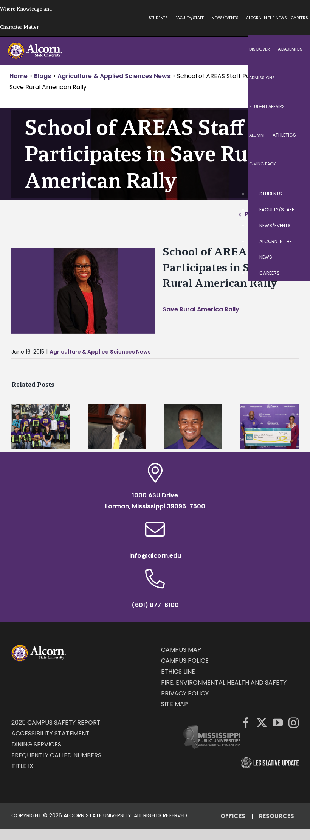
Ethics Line (178, 671)
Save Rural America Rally (201, 309)
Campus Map (181, 649)
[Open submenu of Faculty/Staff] (296, 210)
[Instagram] (293, 722)
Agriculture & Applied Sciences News (100, 351)
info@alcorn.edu (155, 555)
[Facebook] (246, 722)
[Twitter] (262, 722)
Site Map (174, 704)
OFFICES (232, 816)
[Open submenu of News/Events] (296, 226)
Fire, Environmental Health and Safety (224, 682)
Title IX (22, 766)
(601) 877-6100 (155, 605)
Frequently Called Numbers (56, 755)
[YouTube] (278, 722)
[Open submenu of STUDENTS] (296, 194)
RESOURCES (276, 816)
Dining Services (36, 744)
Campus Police (185, 660)
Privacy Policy (185, 693)
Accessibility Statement (50, 733)
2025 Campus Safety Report (56, 722)
